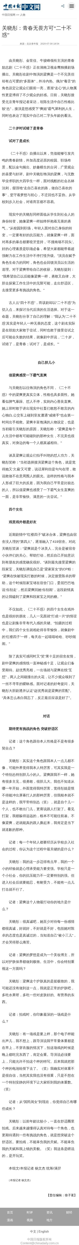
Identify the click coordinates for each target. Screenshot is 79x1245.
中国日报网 (8, 14)
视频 (30, 1220)
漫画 (10, 1220)
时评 (30, 1212)
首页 (10, 1212)
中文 (33, 1231)
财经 (69, 1212)
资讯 (49, 1212)
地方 (49, 1220)
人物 (22, 14)
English (44, 1231)
